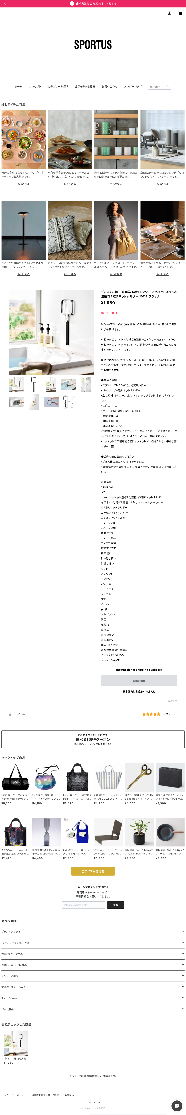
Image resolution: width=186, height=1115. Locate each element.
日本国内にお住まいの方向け (139, 691)
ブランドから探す (11, 931)
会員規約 (69, 1095)
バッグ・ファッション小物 (15, 942)
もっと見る (23, 183)
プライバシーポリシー (15, 1095)
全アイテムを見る (85, 86)
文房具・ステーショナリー (16, 987)
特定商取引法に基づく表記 (45, 1095)
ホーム (18, 86)
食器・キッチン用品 (12, 953)
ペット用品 (7, 1009)
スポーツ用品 (9, 998)
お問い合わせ (110, 86)
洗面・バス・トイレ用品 (14, 964)
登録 (115, 904)
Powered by (89, 1108)
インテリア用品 (10, 976)
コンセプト (35, 86)
